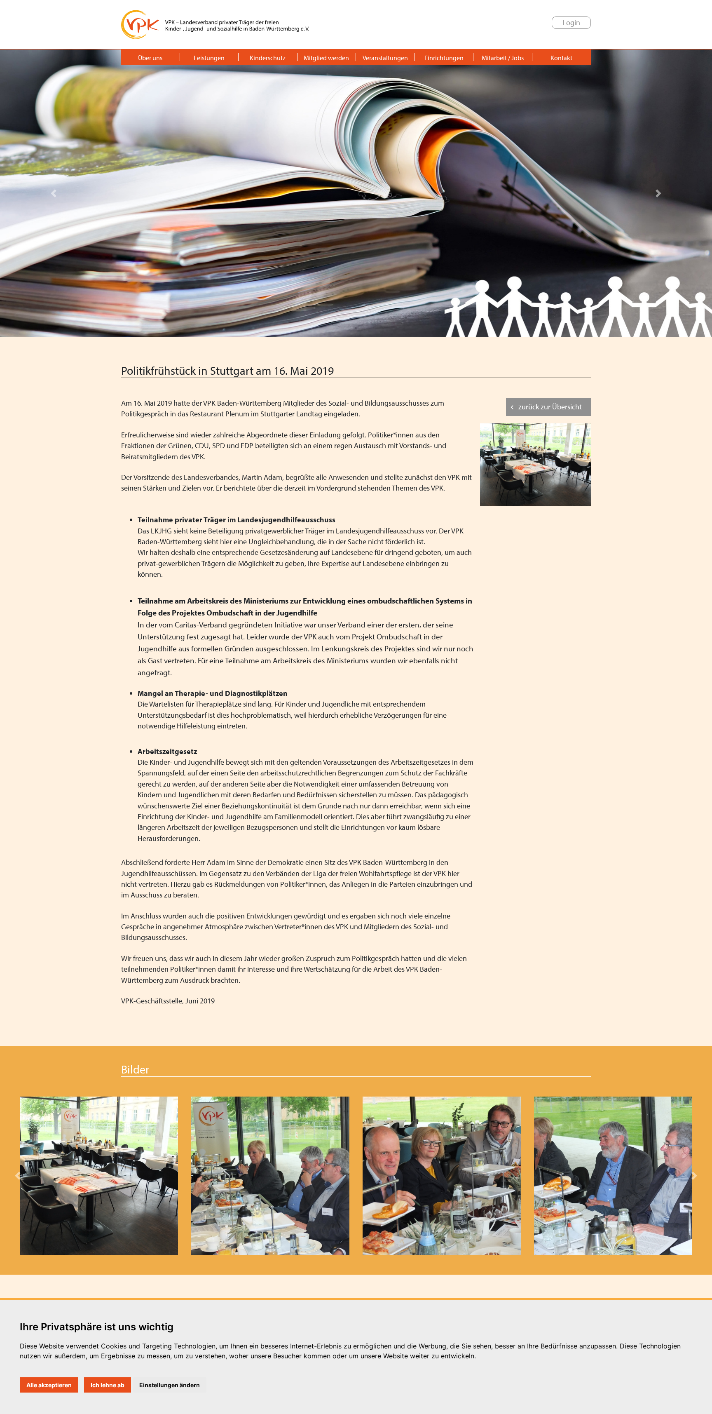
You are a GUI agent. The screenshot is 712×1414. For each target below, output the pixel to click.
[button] (53, 193)
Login (571, 22)
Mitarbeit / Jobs (503, 58)
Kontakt (561, 58)
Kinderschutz (268, 58)
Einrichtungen (444, 58)
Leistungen (209, 58)
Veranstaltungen (385, 58)
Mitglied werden (326, 58)
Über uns (150, 58)
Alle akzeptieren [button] (49, 1384)
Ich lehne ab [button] (107, 1384)
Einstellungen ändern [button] (169, 1384)
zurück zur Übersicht (550, 406)
